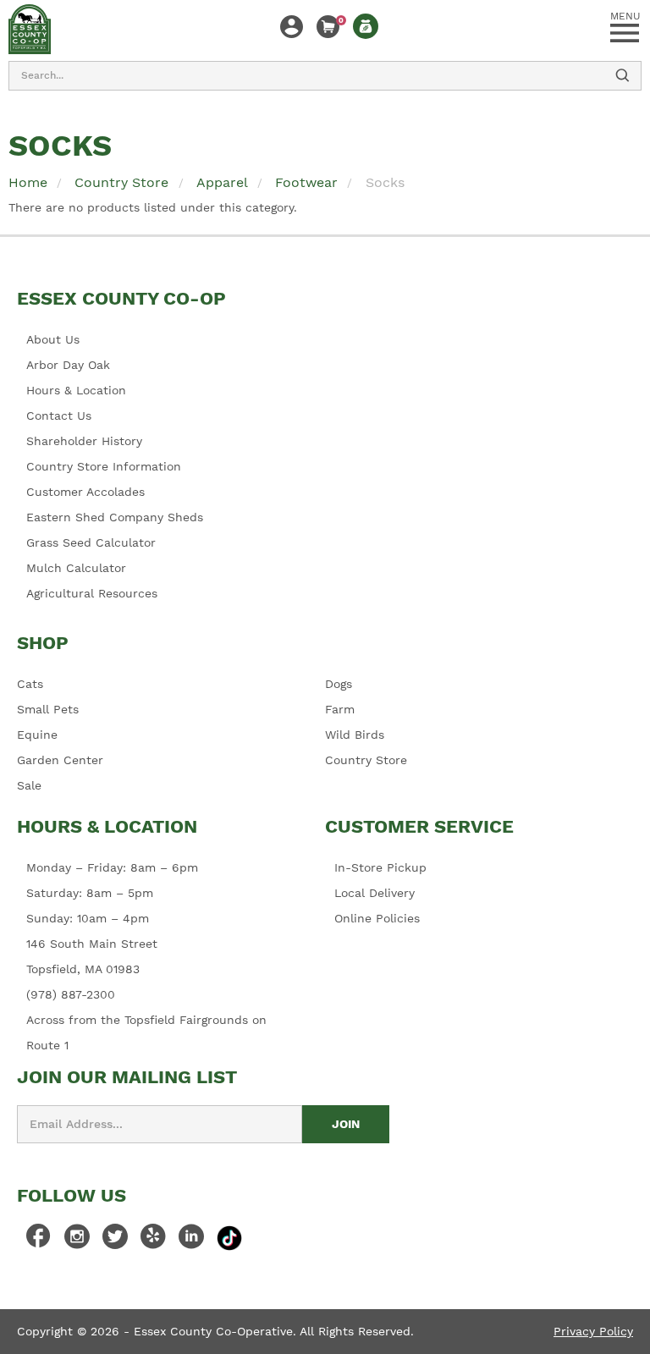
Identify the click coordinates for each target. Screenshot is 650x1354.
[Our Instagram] (77, 1241)
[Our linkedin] (191, 1241)
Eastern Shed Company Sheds (114, 517)
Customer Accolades (85, 491)
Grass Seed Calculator (91, 542)
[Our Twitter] (115, 1241)
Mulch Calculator (76, 568)
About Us (53, 339)
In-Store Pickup (380, 867)
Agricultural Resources (91, 593)
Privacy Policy (593, 1331)
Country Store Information (103, 466)
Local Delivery (374, 893)
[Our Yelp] (153, 1241)
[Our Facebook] (39, 1241)
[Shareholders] (365, 26)
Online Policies (377, 918)
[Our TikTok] (229, 1237)
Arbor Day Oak (68, 365)
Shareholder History (84, 441)
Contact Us (58, 415)
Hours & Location (76, 390)
